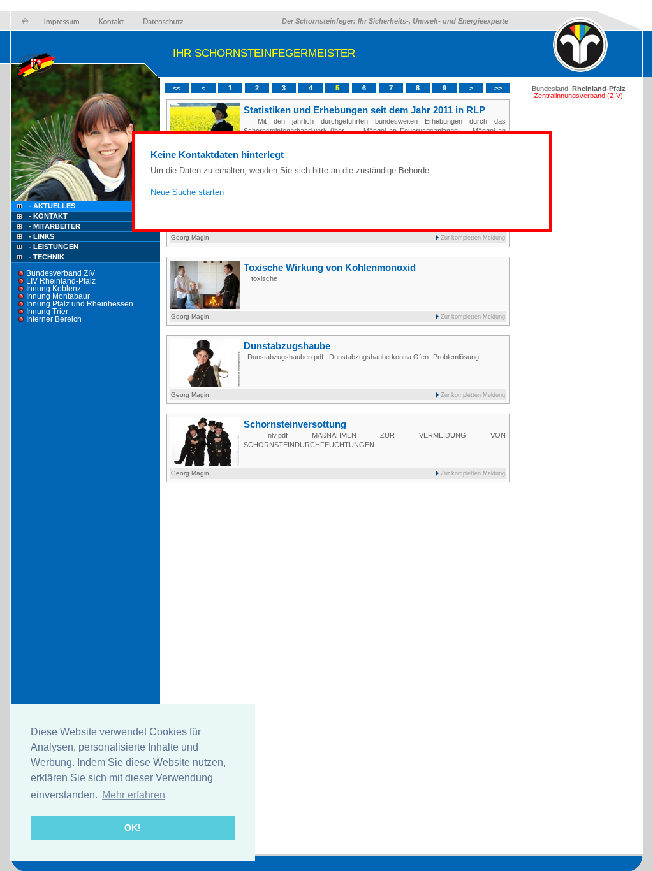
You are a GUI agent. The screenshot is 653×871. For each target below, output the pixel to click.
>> (498, 88)
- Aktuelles (51, 206)
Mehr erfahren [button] (133, 794)
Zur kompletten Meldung (473, 237)
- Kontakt (47, 216)
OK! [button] (132, 828)
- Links (41, 236)
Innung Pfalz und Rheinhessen (79, 303)
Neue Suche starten (187, 192)
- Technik (46, 257)
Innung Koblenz (53, 288)
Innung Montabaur (58, 296)
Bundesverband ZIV (60, 273)
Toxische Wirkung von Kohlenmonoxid (330, 267)
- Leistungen (53, 246)
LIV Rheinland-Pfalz (61, 281)
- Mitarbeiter (54, 226)
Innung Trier (47, 311)
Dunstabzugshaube (287, 345)
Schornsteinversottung (295, 424)
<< (176, 88)
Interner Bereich (54, 319)
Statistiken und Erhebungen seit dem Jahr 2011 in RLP (364, 109)
